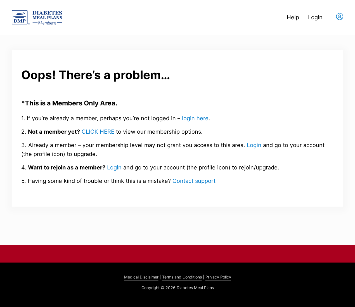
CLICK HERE (98, 131)
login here (195, 118)
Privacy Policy (218, 277)
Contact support (194, 181)
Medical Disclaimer (141, 277)
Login (254, 145)
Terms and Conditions (182, 277)
